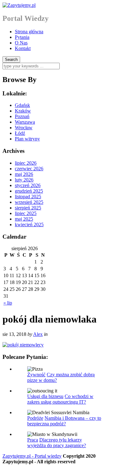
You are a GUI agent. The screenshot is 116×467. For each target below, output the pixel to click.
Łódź (20, 133)
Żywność (36, 374)
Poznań (22, 116)
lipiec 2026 (26, 163)
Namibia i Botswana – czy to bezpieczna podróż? (64, 420)
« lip (7, 302)
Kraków (23, 110)
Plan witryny (27, 138)
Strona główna (29, 31)
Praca (32, 439)
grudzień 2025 (29, 191)
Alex (38, 334)
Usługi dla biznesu (45, 396)
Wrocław (23, 127)
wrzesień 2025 (29, 202)
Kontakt (23, 48)
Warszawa (25, 122)
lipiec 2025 (26, 213)
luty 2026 (24, 179)
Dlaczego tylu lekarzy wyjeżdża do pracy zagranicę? (56, 442)
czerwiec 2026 (29, 168)
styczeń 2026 (28, 185)
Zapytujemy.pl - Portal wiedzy (32, 456)
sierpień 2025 (28, 207)
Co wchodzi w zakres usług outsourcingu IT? (60, 399)
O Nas (21, 42)
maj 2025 (24, 219)
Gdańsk (22, 105)
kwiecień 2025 (29, 224)
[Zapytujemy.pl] (19, 5)
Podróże (35, 418)
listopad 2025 (28, 196)
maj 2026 (24, 174)
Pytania (22, 37)
